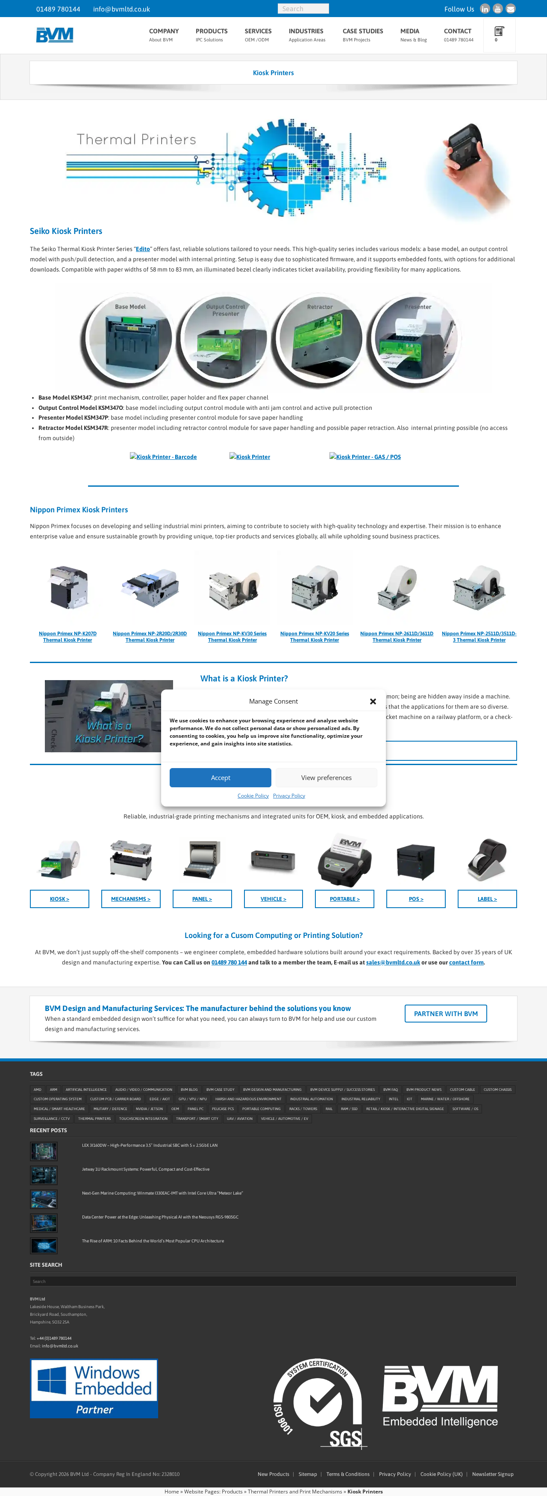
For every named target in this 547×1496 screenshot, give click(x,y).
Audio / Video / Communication (143, 1089)
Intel (393, 1099)
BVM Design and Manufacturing (272, 1089)
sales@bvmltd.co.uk (393, 962)
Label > (487, 899)
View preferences (326, 777)
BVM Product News (423, 1089)
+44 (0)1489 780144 (54, 1338)
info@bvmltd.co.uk (121, 9)
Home (172, 1491)
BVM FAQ (390, 1089)
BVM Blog (189, 1089)
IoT (409, 1099)
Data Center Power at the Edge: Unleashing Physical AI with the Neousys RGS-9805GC (160, 1217)
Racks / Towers (303, 1109)
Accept (220, 777)
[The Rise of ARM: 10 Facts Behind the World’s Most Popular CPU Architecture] (44, 1245)
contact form (466, 962)
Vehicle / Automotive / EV (284, 1118)
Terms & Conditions (348, 1474)
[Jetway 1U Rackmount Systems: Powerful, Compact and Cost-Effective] (44, 1175)
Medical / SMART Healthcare (59, 1109)
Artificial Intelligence (86, 1089)
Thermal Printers (94, 1118)
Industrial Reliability (360, 1099)
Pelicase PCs (223, 1109)
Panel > (202, 899)
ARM (53, 1089)
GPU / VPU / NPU (193, 1099)
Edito (143, 248)
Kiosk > (59, 899)
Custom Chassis (498, 1089)
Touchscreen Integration (143, 1118)
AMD (37, 1089)
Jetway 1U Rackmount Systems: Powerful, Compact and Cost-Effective (145, 1169)
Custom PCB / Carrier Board (115, 1099)
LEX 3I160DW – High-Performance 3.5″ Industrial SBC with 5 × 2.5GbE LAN (150, 1145)
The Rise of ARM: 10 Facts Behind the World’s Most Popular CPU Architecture (153, 1241)
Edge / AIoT (160, 1099)
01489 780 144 (229, 962)
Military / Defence (110, 1109)
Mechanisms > (130, 899)
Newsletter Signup (493, 1474)
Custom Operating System (58, 1099)
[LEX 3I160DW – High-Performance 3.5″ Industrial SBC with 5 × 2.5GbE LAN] (44, 1151)
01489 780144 (58, 9)
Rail (329, 1109)
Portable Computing (261, 1109)
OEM (175, 1109)
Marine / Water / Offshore (445, 1099)
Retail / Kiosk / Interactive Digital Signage (405, 1109)
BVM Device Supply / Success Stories (342, 1089)
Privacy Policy (289, 795)
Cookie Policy (253, 795)
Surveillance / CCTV (52, 1118)
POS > (416, 899)
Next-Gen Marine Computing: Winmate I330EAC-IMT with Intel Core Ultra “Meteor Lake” (162, 1193)
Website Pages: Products (213, 1491)
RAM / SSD (349, 1109)
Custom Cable (462, 1089)
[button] (373, 701)
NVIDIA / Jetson (149, 1109)
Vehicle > (273, 899)
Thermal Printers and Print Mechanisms (295, 1491)
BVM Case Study (220, 1089)
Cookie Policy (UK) (442, 1474)
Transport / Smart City (197, 1118)
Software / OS (465, 1109)
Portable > (345, 899)
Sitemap (308, 1474)
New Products (273, 1474)
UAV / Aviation (240, 1118)
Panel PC (195, 1109)
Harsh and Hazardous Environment (248, 1099)
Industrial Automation (311, 1099)
